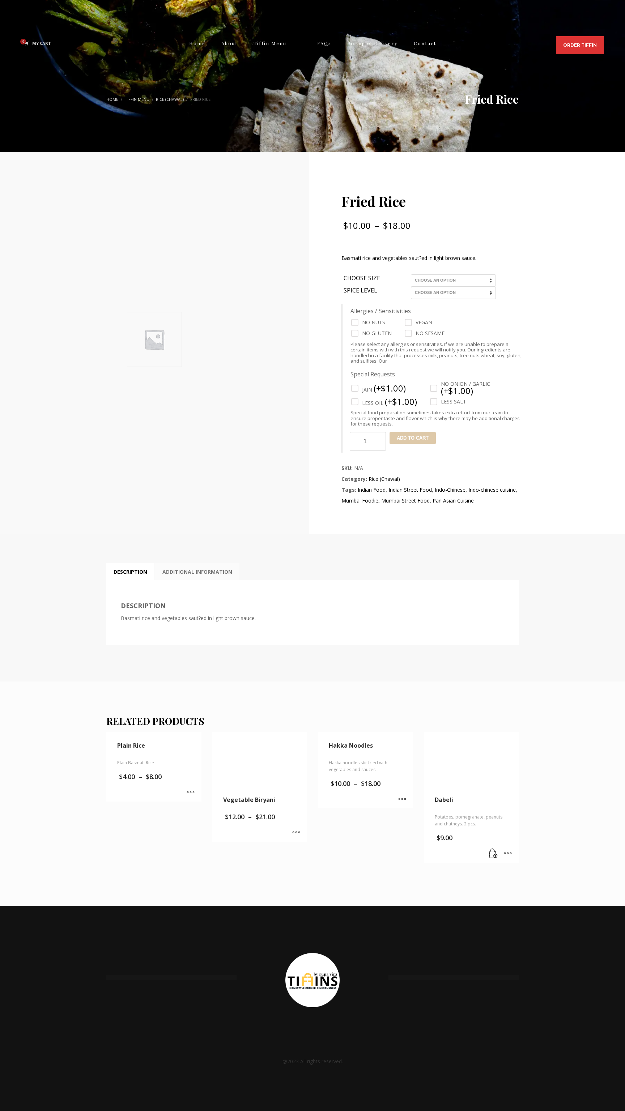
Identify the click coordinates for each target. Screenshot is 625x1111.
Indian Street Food (410, 489)
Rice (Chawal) (384, 478)
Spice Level (360, 290)
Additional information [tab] (197, 571)
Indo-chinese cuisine (492, 489)
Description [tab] (130, 571)
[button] (493, 854)
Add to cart (413, 438)
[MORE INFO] (508, 854)
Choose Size (362, 278)
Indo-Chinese (450, 489)
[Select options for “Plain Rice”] (190, 792)
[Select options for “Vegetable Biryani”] (296, 833)
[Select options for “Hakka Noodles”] (402, 799)
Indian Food (372, 489)
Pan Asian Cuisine (453, 500)
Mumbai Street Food (405, 500)
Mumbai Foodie (359, 500)
